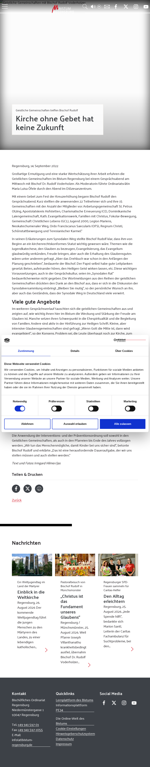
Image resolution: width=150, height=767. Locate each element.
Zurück (17, 499)
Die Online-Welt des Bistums (70, 721)
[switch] (56, 408)
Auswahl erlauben (75, 423)
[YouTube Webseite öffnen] (146, 6)
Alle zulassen (122, 423)
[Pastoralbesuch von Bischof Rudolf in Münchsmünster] (75, 565)
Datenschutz (65, 738)
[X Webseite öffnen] (126, 7)
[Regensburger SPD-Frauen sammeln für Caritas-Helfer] (118, 565)
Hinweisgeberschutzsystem (75, 733)
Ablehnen (27, 423)
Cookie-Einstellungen (71, 728)
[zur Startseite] (44, 9)
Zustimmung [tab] (26, 350)
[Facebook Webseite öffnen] (116, 7)
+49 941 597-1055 (30, 729)
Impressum (64, 743)
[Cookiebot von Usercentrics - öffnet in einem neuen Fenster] (130, 340)
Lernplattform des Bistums (74, 699)
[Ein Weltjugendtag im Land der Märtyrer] (32, 565)
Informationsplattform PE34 (71, 707)
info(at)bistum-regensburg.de (22, 742)
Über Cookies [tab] (124, 350)
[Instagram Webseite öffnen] (136, 7)
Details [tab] (75, 350)
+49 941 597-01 (28, 724)
